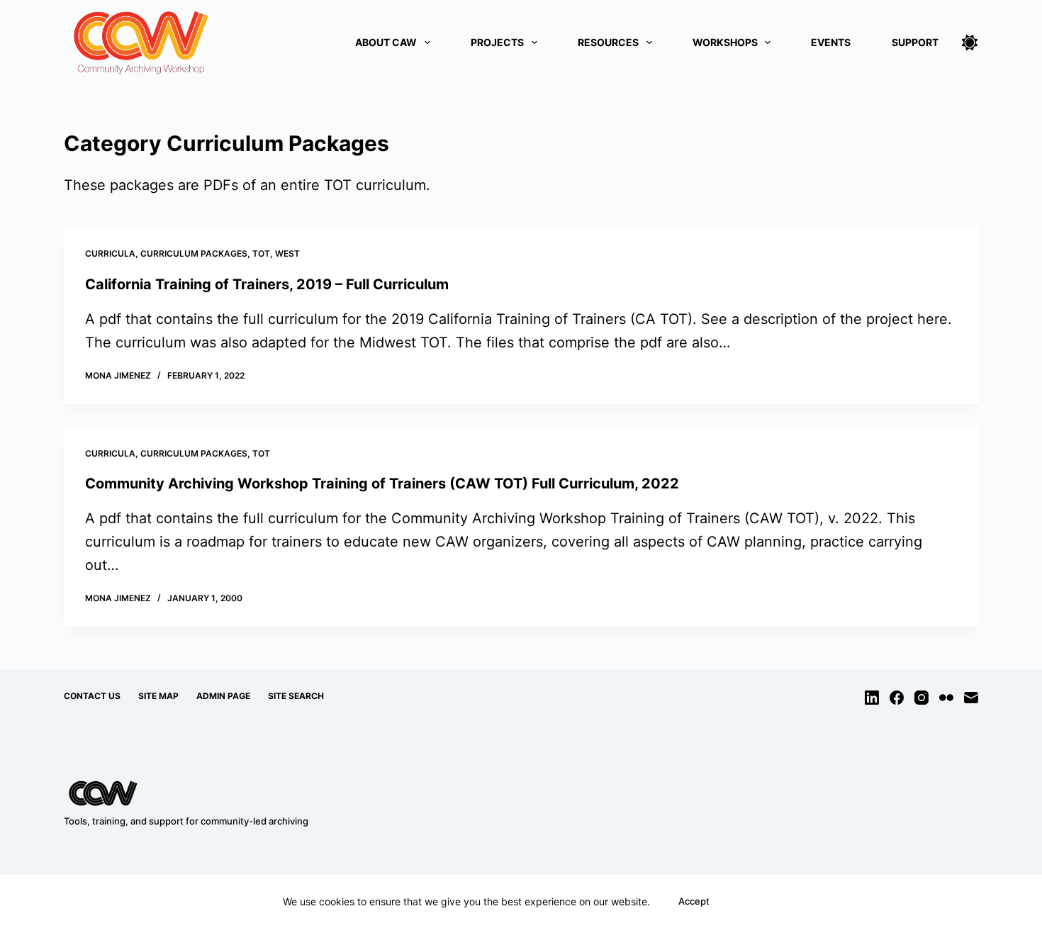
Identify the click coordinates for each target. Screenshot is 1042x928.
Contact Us (92, 696)
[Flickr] (946, 698)
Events (831, 42)
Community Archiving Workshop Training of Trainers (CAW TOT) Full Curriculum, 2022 (382, 483)
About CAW (386, 42)
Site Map (158, 696)
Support (915, 42)
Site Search (296, 696)
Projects (497, 42)
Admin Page (223, 696)
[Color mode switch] (969, 42)
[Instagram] (921, 698)
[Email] (971, 698)
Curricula (110, 253)
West (287, 253)
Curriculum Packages (193, 253)
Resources (608, 42)
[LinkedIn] (872, 698)
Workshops (725, 42)
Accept (694, 901)
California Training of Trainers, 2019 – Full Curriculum (267, 284)
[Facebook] (897, 698)
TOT (261, 253)
